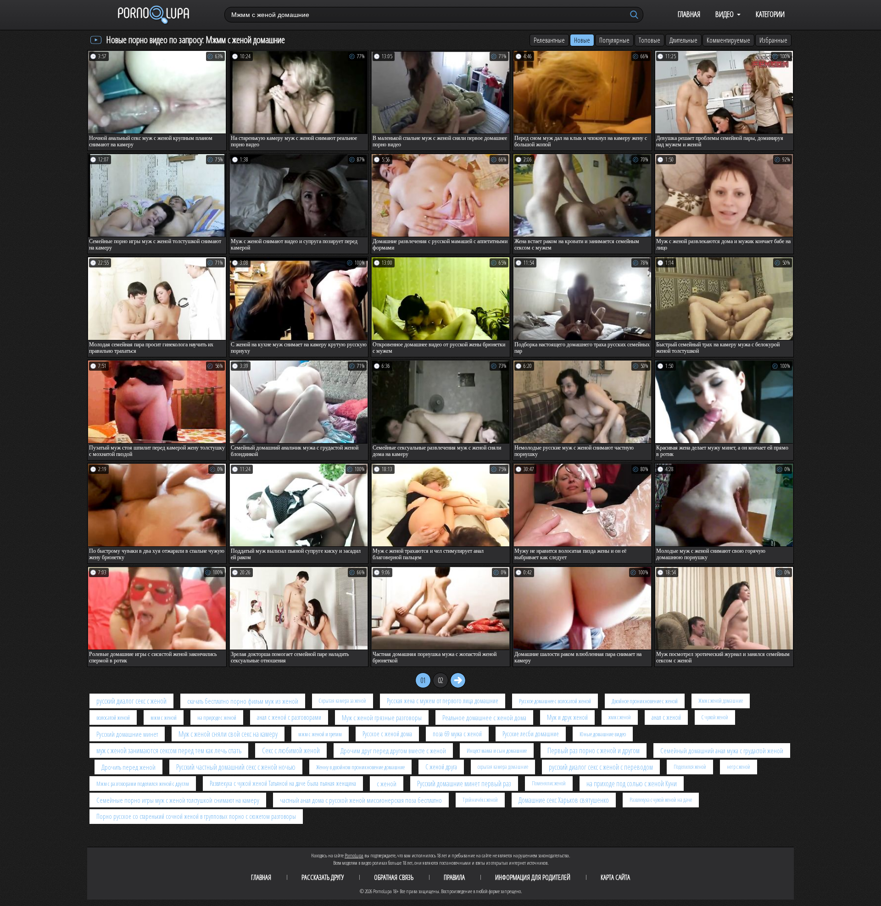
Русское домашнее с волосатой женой (555, 701)
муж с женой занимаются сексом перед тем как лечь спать (168, 750)
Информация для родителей (532, 877)
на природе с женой (216, 717)
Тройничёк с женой (480, 800)
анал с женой (666, 717)
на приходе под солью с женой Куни (631, 783)
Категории (770, 14)
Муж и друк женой (567, 717)
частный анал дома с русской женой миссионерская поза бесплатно (361, 800)
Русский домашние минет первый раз (464, 783)
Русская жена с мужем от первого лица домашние (442, 700)
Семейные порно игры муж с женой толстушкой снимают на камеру (177, 800)
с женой (386, 783)
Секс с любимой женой (291, 750)
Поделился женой (690, 767)
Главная (689, 14)
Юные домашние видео (603, 734)
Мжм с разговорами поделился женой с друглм (142, 783)
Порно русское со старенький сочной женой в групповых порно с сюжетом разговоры (196, 816)
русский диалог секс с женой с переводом (601, 767)
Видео (724, 14)
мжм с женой (164, 717)
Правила (454, 877)
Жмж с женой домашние (720, 701)
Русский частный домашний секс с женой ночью (236, 767)
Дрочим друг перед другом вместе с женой (393, 750)
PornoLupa (354, 855)
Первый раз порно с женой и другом (593, 750)
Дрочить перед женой (128, 767)
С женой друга (441, 766)
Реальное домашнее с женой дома (484, 717)
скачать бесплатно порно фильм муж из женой (242, 701)
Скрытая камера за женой (342, 701)
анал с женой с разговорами (289, 717)
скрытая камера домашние (503, 767)
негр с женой (738, 767)
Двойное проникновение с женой (645, 701)
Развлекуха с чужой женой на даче (661, 800)
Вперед (458, 680)
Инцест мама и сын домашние (497, 750)
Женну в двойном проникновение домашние (360, 767)
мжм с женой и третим (320, 734)
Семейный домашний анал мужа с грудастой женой (721, 750)
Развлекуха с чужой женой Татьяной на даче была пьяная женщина (283, 783)
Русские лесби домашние (530, 733)
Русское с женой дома (387, 733)
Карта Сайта (615, 877)
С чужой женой (715, 717)
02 (440, 680)
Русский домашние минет (127, 734)
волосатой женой (113, 717)
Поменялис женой (549, 783)
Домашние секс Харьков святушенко (564, 800)
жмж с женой (619, 717)
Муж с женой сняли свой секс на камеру (228, 734)
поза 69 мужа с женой (457, 733)
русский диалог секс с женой (131, 701)
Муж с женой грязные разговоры (382, 717)
